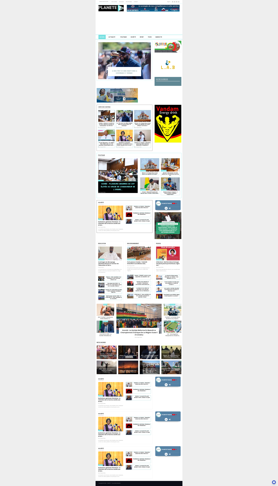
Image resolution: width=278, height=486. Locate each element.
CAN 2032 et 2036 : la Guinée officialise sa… (105, 334)
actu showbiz (129, 1)
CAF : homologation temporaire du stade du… (172, 334)
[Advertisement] (139, 22)
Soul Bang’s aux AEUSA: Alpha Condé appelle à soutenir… (171, 295)
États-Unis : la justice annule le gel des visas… (128, 356)
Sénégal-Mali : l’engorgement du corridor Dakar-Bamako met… (171, 370)
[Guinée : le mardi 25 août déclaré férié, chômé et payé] (129, 221)
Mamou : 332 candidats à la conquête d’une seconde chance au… (113, 278)
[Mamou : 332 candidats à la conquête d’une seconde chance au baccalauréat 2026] (101, 278)
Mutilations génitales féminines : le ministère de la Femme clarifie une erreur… (109, 223)
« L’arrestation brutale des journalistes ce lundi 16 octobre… (171, 283)
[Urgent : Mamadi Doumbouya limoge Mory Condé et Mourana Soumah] (149, 184)
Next (150, 59)
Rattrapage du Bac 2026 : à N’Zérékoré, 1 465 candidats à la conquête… (114, 297)
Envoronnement (131, 259)
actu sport (121, 1)
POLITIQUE (123, 37)
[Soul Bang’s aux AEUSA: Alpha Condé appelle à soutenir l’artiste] (159, 296)
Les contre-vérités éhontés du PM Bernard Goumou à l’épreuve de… (171, 289)
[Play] (166, 208)
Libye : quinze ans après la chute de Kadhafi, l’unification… (106, 370)
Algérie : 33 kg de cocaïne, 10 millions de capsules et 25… (171, 356)
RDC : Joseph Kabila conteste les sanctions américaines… (149, 356)
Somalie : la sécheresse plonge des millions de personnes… (106, 355)
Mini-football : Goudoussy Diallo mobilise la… (105, 317)
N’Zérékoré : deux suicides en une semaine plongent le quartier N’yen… (143, 296)
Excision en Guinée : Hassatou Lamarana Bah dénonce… (142, 207)
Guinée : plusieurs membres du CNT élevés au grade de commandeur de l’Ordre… (118, 187)
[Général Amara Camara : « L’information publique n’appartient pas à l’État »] (170, 184)
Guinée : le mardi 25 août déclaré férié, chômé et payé (142, 220)
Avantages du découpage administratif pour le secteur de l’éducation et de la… (108, 263)
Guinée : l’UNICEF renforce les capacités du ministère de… (143, 276)
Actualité (112, 37)
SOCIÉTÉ (133, 37)
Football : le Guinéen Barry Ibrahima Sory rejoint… (172, 317)
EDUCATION (101, 259)
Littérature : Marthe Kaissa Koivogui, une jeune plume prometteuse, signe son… (168, 263)
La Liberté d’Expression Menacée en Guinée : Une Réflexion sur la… (171, 277)
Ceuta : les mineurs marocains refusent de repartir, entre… (149, 370)
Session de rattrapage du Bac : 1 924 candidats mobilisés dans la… (114, 291)
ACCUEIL (102, 37)
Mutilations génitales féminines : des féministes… (142, 213)
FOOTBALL (105, 321)
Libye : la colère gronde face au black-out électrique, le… (128, 371)
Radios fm (159, 37)
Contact (136, 1)
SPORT (142, 37)
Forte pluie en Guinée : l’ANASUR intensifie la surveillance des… (137, 262)
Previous (98, 59)
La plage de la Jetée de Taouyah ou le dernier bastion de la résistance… (143, 289)
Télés (150, 37)
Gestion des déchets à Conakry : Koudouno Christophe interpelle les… (143, 283)
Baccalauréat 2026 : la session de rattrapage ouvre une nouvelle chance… (114, 285)
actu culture (114, 1)
